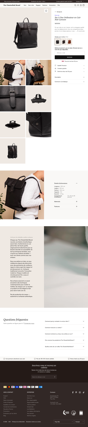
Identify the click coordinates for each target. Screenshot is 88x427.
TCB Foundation (31, 404)
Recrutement (30, 413)
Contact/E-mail (54, 402)
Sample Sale (30, 406)
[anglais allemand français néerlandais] (80, 422)
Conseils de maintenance (9, 406)
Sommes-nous (31, 396)
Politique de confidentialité (18, 421)
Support (5, 396)
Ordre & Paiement (8, 402)
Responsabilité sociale (32, 402)
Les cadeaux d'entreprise (33, 411)
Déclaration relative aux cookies (33, 421)
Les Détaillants (30, 409)
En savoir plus (81, 31)
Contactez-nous (29, 323)
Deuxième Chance (8, 409)
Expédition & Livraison (9, 404)
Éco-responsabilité (32, 400)
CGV (9, 421)
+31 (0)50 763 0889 (55, 404)
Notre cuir (29, 398)
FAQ (4, 398)
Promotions (6, 411)
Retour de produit (8, 400)
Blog (4, 415)
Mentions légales (31, 415)
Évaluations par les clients (10, 413)
